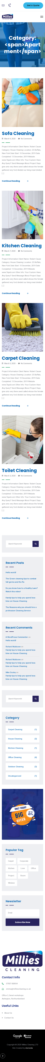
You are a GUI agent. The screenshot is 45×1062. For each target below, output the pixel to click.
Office (33, 868)
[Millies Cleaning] (7, 16)
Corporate (24, 861)
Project (11, 875)
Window (11, 883)
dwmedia (29, 1048)
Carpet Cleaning (21, 358)
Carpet (11, 861)
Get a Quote (33, 5)
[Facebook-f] (2, 1055)
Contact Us (9, 1017)
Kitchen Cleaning (22, 246)
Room (23, 875)
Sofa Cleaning (18, 133)
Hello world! (11, 572)
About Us (8, 1013)
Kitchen (11, 868)
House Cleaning (22, 738)
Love (23, 868)
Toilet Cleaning (19, 470)
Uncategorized (22, 776)
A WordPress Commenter (17, 637)
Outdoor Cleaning (22, 766)
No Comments (26, 138)
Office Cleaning (22, 757)
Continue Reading (11, 181)
